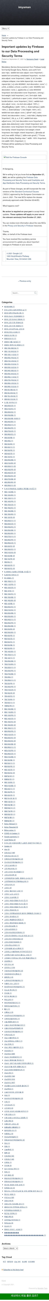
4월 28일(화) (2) (10, 482)
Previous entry (25, 281)
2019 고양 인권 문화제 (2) (13, 322)
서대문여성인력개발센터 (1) (14, 1015)
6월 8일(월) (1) (9, 645)
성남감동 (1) (8, 1050)
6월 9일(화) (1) (9, 648)
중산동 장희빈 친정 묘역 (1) (14, 1185)
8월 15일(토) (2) (10, 722)
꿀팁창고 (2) (8, 977)
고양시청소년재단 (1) (12, 945)
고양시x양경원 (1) (10, 929)
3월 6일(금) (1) (9, 453)
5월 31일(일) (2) (10, 552)
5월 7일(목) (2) (9, 559)
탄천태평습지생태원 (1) (12, 1210)
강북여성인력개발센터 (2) (13, 859)
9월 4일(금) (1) (9, 795)
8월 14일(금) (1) (10, 718)
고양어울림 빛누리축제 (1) (13, 948)
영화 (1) (7, 1146)
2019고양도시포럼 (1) (12, 332)
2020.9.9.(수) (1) (10, 338)
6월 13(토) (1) (9, 591)
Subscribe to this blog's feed (13, 1270)
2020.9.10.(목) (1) (10, 335)
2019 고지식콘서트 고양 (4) (14, 329)
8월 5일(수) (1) (9, 763)
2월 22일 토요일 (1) (11, 364)
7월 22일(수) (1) (10, 667)
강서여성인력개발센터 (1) (13, 862)
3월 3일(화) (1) (9, 444)
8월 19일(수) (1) (10, 728)
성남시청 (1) (8, 1073)
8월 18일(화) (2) (10, 725)
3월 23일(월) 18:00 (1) (12, 418)
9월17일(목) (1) (9, 811)
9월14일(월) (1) (9, 805)
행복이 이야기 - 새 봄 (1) (13, 1229)
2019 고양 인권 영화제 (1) (13, 326)
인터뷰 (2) (8, 1165)
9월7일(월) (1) (9, 817)
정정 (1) (7, 1172)
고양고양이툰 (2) (10, 875)
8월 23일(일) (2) (10, 741)
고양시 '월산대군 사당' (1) (13, 891)
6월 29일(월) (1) (10, 626)
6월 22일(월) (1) (10, 613)
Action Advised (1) (10, 824)
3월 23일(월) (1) (10, 415)
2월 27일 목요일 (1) (11, 380)
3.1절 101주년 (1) (10, 402)
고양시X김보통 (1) (10, 926)
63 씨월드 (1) (9, 578)
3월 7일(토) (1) (9, 457)
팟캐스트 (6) (8, 1223)
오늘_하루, (17, 1261)
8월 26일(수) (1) (10, 747)
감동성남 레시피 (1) (11, 856)
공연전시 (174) (9, 967)
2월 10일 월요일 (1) (11, 348)
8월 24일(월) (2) (10, 744)
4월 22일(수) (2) (10, 466)
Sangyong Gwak (32, 59)
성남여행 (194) (9, 1076)
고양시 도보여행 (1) (11, 897)
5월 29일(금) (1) (10, 543)
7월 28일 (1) (8, 677)
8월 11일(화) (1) (10, 712)
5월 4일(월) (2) (9, 556)
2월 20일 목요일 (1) (11, 357)
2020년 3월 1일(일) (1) (12, 342)
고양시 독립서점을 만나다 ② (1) (16, 904)
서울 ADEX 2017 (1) (11, 1022)
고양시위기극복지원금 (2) (13, 939)
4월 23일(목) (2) (10, 469)
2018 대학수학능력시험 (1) (14, 313)
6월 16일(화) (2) (10, 600)
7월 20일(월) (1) (10, 661)
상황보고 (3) (8, 1012)
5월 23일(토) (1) (10, 527)
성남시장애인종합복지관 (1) (14, 1070)
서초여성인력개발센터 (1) (13, 1031)
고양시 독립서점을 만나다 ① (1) (16, 900)
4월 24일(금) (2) (10, 473)
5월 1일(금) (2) (9, 517)
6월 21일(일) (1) (10, 610)
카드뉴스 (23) (9, 1197)
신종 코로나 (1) (9, 1114)
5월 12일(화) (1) (10, 495)
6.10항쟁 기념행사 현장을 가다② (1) (17, 572)
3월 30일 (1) (8, 441)
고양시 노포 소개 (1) (11, 894)
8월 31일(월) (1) (10, 757)
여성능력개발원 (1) (11, 1137)
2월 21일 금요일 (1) (11, 361)
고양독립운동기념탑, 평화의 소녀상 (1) (18, 878)
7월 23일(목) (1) (10, 670)
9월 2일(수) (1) (9, 789)
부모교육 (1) (8, 999)
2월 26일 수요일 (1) (11, 377)
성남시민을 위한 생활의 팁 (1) (15, 1066)
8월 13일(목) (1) (10, 715)
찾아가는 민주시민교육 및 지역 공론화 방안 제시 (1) (23, 1191)
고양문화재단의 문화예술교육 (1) (16, 881)
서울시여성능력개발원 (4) (13, 1028)
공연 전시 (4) (9, 964)
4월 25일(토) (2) (10, 476)
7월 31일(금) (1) (10, 690)
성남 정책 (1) (9, 1044)
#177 (4, 1261)
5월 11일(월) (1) (10, 492)
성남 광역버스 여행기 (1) (13, 1041)
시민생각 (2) (8, 1108)
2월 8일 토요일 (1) (11, 399)
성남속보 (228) (9, 1054)
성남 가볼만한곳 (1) (11, 1038)
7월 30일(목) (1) (10, 686)
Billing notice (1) (10, 830)
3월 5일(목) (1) (9, 450)
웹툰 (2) (7, 1153)
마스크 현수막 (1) (10, 990)
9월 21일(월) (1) (10, 785)
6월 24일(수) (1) (10, 619)
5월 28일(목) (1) (10, 540)
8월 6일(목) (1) (9, 766)
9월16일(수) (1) (9, 808)
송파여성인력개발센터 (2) (13, 1098)
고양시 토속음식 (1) (11, 916)
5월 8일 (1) (8, 562)
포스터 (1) (8, 1226)
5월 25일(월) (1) (10, 530)
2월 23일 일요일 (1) (11, 367)
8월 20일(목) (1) (10, 731)
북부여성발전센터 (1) (12, 1006)
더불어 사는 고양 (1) (11, 983)
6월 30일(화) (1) (10, 632)
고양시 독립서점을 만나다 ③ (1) (16, 907)
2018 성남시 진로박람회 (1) (14, 316)
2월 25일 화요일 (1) (11, 373)
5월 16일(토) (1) (10, 508)
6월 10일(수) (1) (10, 581)
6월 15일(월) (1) (10, 597)
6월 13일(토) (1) (10, 594)
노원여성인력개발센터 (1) (13, 980)
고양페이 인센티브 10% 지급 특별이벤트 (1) (20, 958)
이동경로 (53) (9, 1156)
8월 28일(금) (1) (10, 753)
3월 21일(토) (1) (10, 409)
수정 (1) (7, 1102)
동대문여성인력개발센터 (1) (14, 987)
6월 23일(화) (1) (10, 616)
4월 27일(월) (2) (10, 479)
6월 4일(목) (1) (9, 635)
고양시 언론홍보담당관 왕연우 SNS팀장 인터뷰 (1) (22, 913)
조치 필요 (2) (9, 1175)
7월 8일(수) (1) (9, 702)
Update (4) (8, 846)
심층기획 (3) (8, 1121)
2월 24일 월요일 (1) (11, 370)
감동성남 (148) (9, 853)
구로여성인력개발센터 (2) (13, 971)
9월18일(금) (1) (9, 814)
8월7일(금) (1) (9, 776)
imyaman (24, 7)
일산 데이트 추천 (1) (11, 1169)
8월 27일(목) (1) (10, 750)
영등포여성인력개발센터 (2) (14, 1140)
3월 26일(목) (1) (10, 428)
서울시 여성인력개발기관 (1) (14, 1025)
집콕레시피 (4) (9, 1188)
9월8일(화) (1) (9, 821)
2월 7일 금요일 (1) (11, 396)
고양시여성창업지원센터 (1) (14, 932)
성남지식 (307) (9, 1082)
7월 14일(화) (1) (10, 651)
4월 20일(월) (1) (10, 460)
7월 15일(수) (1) (10, 654)
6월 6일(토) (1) (9, 642)
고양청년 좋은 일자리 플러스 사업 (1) (18, 955)
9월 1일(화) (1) (9, 782)
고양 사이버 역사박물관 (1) (14, 872)
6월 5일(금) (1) (9, 638)
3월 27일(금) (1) (10, 431)
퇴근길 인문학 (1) (10, 1213)
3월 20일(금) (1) (10, 405)
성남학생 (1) (8, 1089)
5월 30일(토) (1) (10, 549)
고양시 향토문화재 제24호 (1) (15, 923)
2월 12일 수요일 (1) (11, 354)
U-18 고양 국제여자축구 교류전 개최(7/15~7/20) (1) (22, 843)
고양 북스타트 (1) (10, 868)
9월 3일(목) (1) (9, 792)
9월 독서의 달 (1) (10, 798)
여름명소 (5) (8, 1134)
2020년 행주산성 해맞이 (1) (14, 345)
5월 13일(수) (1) (10, 498)
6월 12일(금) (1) (10, 587)
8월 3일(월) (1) (9, 760)
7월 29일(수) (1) (10, 680)
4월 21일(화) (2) (10, 463)
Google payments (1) (11, 837)
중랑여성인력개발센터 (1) (13, 1181)
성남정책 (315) (9, 1079)
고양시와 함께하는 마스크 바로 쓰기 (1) (18, 935)
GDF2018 (10, 1261)
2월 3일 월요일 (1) (11, 389)
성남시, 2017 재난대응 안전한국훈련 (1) (18, 1063)
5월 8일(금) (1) (9, 565)
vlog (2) (7, 849)
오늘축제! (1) (9, 1149)
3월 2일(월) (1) (9, 437)
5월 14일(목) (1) (10, 501)
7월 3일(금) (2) (9, 693)
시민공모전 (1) (9, 1105)
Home (4, 35)
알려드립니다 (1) (10, 1130)
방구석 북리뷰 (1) (10, 996)
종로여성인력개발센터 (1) (13, 1178)
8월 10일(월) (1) (10, 709)
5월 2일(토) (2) (9, 546)
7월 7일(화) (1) (9, 699)
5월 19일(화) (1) (10, 514)
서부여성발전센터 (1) (12, 1018)
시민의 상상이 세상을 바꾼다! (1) (16, 1111)
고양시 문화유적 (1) (11, 910)
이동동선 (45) (9, 1159)
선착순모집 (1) (9, 1034)
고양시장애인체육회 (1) (12, 942)
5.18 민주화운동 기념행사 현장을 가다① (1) (20, 488)
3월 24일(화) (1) (10, 421)
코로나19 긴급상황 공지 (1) (14, 1204)
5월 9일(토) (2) (9, 568)
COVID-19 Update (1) (11, 833)
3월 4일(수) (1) (9, 447)
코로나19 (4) (8, 1200)
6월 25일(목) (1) (10, 623)
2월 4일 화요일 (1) (11, 393)
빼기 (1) (7, 1009)
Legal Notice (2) (10, 840)
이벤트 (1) (8, 1162)
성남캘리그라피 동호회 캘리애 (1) (16, 1086)
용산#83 (24, 1261)
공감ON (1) (8, 961)
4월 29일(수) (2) (10, 485)
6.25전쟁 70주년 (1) (11, 575)
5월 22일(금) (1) (10, 524)
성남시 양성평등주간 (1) (13, 1057)
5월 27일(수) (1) (10, 536)
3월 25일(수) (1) (10, 425)
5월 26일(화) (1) (10, 533)
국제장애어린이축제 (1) (12, 974)
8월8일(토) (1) (9, 779)
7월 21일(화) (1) (10, 664)
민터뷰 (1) (8, 993)
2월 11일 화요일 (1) (11, 351)
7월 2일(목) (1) (9, 683)
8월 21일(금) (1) (10, 734)
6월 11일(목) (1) (10, 584)
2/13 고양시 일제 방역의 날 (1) (15, 310)
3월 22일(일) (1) (10, 412)
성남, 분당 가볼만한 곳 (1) (13, 1047)
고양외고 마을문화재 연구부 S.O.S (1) (18, 951)
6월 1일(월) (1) (9, 603)
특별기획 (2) (8, 1216)
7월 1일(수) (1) (9, 658)
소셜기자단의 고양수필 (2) (13, 1092)
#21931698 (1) (9, 306)
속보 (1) (7, 1095)
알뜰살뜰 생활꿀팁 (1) (12, 1127)
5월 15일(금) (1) (10, 504)
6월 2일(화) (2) (9, 629)
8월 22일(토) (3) (10, 738)
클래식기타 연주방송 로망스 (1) (15, 1207)
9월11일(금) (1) (9, 801)
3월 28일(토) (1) (10, 434)
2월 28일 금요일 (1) (11, 383)
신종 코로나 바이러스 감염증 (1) (16, 1118)
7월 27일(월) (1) (10, 674)
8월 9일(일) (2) (9, 773)
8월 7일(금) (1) (9, 769)
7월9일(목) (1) (9, 706)
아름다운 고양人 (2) (11, 1124)
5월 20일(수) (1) (10, 520)
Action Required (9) (11, 827)
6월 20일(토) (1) (10, 607)
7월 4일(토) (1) (9, 696)
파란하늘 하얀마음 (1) (12, 1220)
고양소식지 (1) (9, 884)
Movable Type (42, 1288)
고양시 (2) (8, 888)
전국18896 (31, 1261)
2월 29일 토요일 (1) (11, 386)
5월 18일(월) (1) (10, 511)
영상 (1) (7, 1143)
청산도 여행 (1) (9, 1194)
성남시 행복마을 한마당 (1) (14, 1060)
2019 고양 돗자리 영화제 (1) (14, 319)
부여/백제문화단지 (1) (12, 1003)
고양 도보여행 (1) (10, 865)
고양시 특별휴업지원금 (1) (13, 919)
